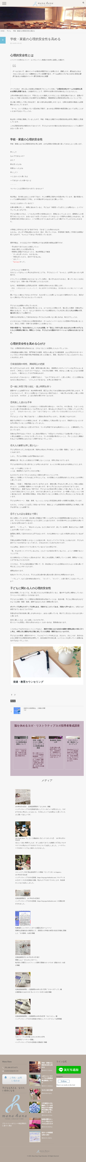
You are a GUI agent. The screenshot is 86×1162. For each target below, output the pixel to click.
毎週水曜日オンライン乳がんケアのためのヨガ (47, 1122)
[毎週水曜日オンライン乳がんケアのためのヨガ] (35, 1123)
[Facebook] (11, 695)
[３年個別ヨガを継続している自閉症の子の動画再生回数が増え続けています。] (35, 1107)
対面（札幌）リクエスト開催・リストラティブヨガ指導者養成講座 (38, 744)
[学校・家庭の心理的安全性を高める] (35, 1067)
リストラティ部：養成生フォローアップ (72, 742)
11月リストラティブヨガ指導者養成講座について (47, 1079)
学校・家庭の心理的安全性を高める (47, 1065)
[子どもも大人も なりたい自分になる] (14, 1107)
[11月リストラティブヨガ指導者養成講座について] (35, 1080)
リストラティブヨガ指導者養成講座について (21, 742)
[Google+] (15, 695)
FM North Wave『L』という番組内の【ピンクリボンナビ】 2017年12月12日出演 (40, 839)
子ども (13, 701)
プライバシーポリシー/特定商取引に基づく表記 (14, 1125)
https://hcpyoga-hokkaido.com (47, 877)
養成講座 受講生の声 (55, 741)
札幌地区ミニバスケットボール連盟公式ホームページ (33, 928)
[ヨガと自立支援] (35, 1094)
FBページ (23, 848)
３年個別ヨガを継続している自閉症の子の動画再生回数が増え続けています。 (47, 1108)
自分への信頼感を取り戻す (47, 1134)
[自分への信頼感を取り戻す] (35, 1136)
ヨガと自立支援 (47, 1090)
